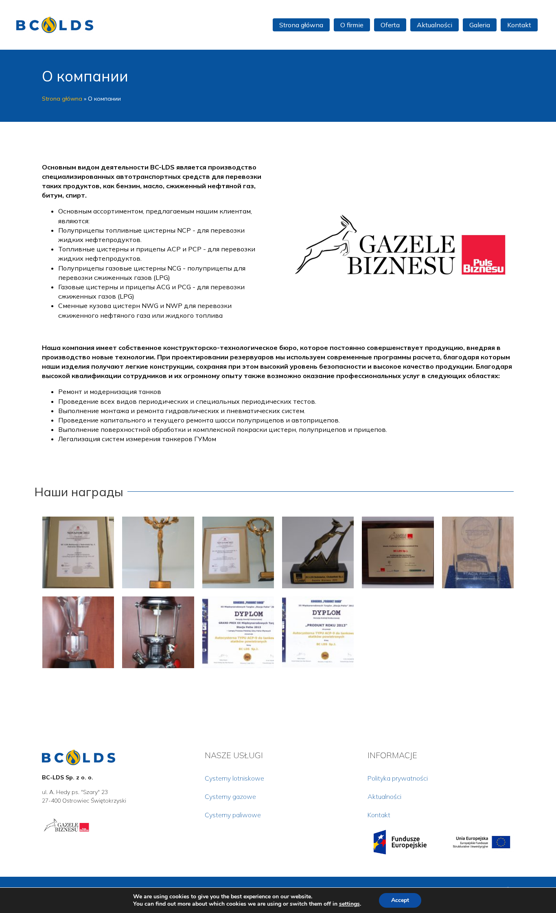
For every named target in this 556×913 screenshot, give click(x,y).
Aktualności (384, 796)
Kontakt (379, 815)
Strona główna (62, 98)
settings (349, 904)
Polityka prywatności (398, 778)
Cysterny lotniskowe (234, 778)
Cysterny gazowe (230, 796)
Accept (400, 900)
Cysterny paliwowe (233, 815)
